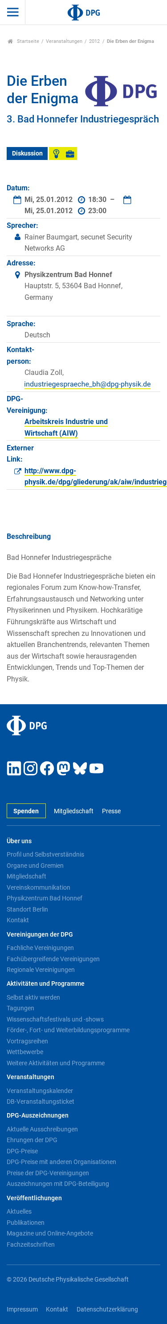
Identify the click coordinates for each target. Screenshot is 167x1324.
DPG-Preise (22, 1151)
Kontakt (18, 920)
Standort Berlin (27, 909)
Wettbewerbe (25, 1051)
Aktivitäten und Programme (46, 984)
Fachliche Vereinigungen (40, 947)
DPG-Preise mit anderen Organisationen (61, 1161)
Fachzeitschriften (31, 1244)
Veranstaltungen (64, 41)
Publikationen (26, 1222)
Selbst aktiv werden (33, 997)
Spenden (26, 811)
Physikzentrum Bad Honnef (44, 898)
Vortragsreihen (27, 1041)
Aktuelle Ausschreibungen (42, 1129)
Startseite (27, 41)
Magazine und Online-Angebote (50, 1233)
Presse (111, 811)
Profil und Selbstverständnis (45, 854)
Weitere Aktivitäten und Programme (56, 1063)
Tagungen (20, 1008)
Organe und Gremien (35, 865)
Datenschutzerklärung (107, 1309)
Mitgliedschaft (74, 811)
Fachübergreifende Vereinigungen (53, 959)
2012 (94, 41)
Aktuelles (19, 1211)
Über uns (19, 841)
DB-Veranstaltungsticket (40, 1101)
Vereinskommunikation (38, 887)
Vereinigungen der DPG (40, 934)
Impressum (22, 1309)
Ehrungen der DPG (32, 1139)
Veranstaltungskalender (40, 1090)
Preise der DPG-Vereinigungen (48, 1173)
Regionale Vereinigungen (41, 969)
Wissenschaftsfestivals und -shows (55, 1019)
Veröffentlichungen (34, 1198)
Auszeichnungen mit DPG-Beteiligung (58, 1183)
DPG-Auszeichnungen (38, 1115)
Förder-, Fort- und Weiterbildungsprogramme (68, 1030)
